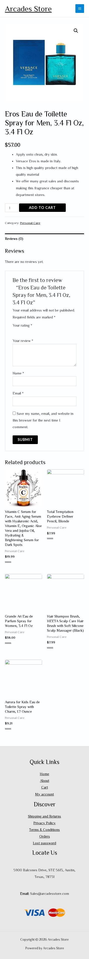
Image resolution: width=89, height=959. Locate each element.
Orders (44, 836)
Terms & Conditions (44, 829)
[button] (75, 30)
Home (44, 774)
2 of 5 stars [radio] (19, 331)
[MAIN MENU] (79, 8)
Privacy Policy (44, 823)
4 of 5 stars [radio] (28, 331)
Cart (44, 787)
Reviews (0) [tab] (14, 238)
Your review (23, 340)
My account (44, 794)
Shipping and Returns (44, 816)
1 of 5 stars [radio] (14, 331)
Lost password (44, 843)
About (44, 780)
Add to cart (42, 207)
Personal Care (30, 223)
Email (18, 393)
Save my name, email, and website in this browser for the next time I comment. (43, 420)
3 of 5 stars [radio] (23, 331)
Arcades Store (28, 8)
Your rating (22, 325)
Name (18, 373)
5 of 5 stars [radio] (33, 331)
